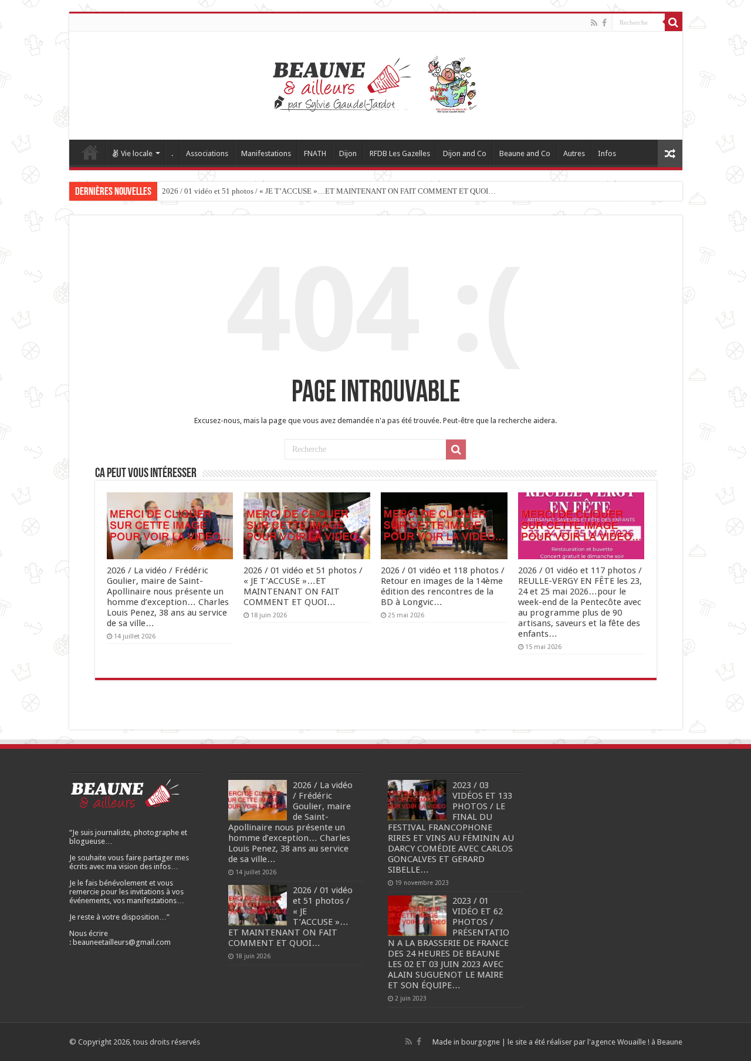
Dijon (348, 153)
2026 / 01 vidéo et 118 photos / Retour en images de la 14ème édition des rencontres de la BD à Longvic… (443, 586)
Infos (607, 153)
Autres (574, 153)
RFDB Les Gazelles (400, 153)
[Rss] (594, 23)
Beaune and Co (524, 153)
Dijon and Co (464, 153)
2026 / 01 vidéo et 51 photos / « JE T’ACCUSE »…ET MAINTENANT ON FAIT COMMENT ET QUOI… (329, 191)
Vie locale (137, 153)
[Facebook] (604, 23)
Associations (207, 153)
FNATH (315, 153)
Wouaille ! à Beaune (649, 1042)
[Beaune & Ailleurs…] (376, 83)
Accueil (90, 152)
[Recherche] (673, 22)
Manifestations (266, 153)
